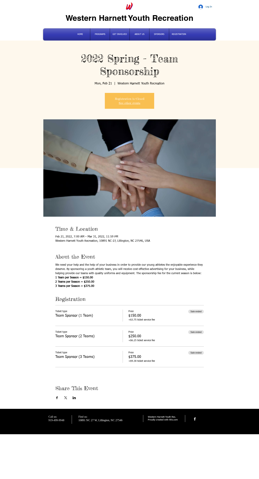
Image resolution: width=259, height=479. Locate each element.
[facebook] (195, 419)
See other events (129, 103)
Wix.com (173, 420)
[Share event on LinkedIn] (74, 397)
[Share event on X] (65, 397)
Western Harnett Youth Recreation (129, 18)
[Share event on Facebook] (57, 397)
